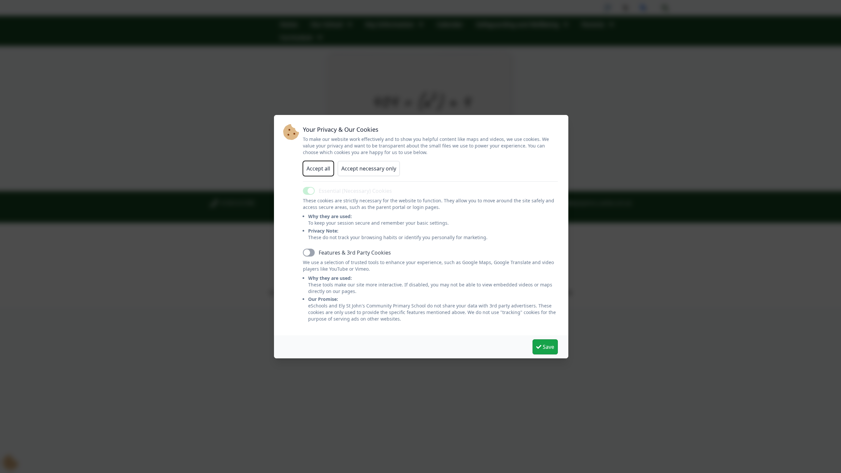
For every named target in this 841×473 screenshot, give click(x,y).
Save (547, 346)
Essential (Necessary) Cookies (355, 190)
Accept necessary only (368, 168)
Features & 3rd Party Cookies (355, 252)
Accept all (318, 168)
